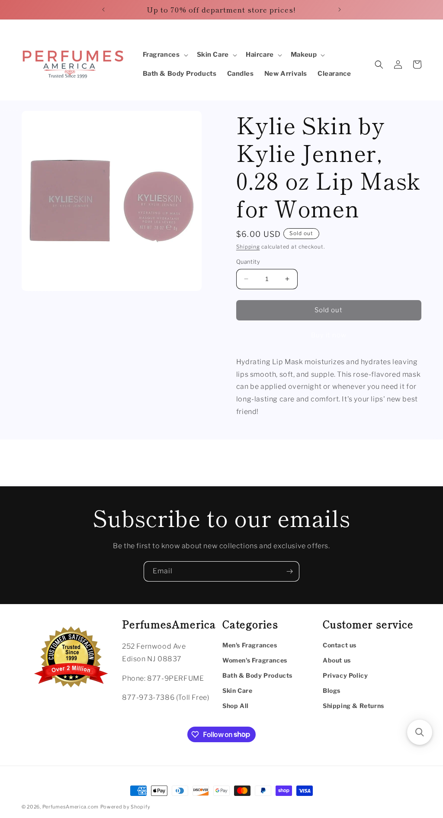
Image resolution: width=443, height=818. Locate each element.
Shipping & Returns (353, 705)
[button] (165, 55)
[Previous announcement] (103, 9)
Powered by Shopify (125, 807)
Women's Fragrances (254, 660)
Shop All (235, 705)
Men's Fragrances (249, 645)
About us (337, 660)
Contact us (339, 645)
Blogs (331, 690)
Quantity (248, 261)
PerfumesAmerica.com (70, 807)
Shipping (248, 246)
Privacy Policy (345, 675)
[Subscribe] (289, 571)
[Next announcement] (339, 9)
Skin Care (237, 690)
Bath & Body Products (257, 675)
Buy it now (329, 335)
